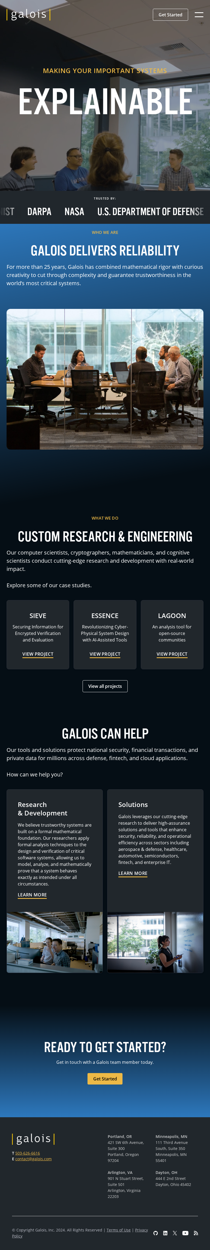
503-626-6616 (27, 1153)
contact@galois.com (33, 1158)
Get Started (170, 15)
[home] (28, 14)
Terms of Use (119, 1230)
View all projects (105, 686)
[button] (170, 15)
